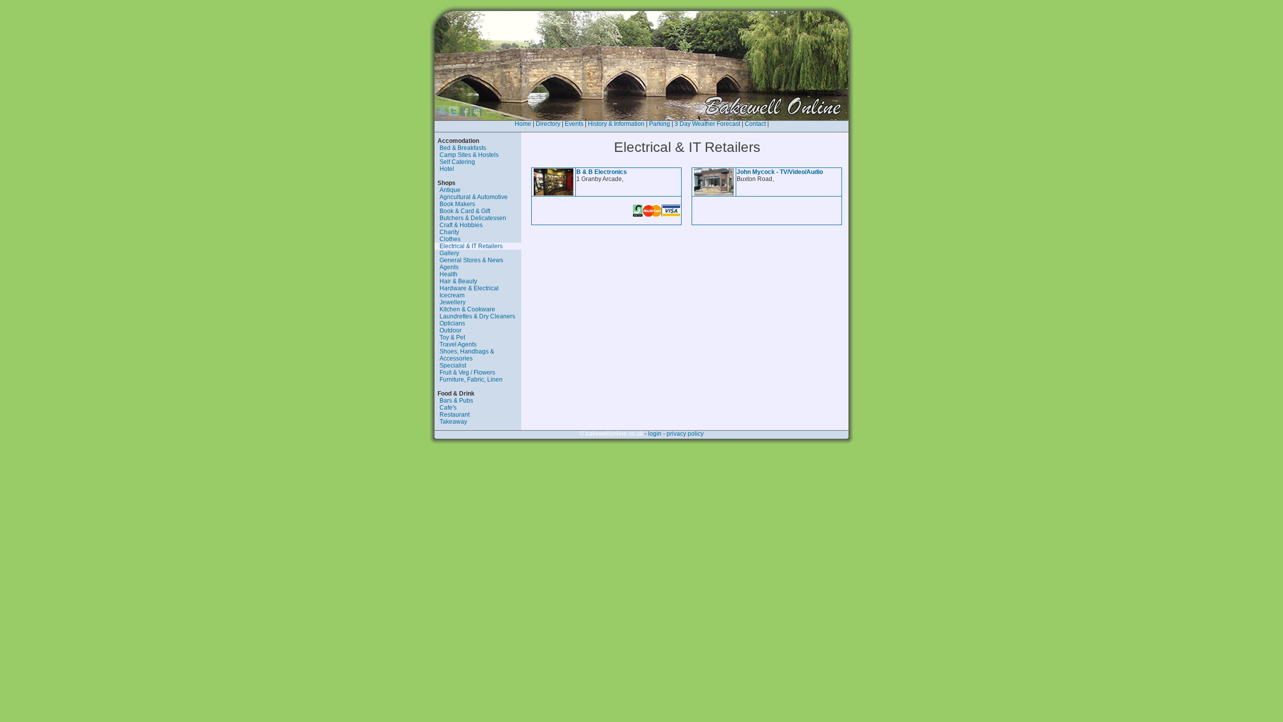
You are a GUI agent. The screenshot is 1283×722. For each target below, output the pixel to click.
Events (574, 123)
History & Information (616, 123)
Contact (755, 123)
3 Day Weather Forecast (707, 123)
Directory (548, 123)
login (655, 433)
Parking (659, 123)
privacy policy (685, 433)
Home (523, 123)
